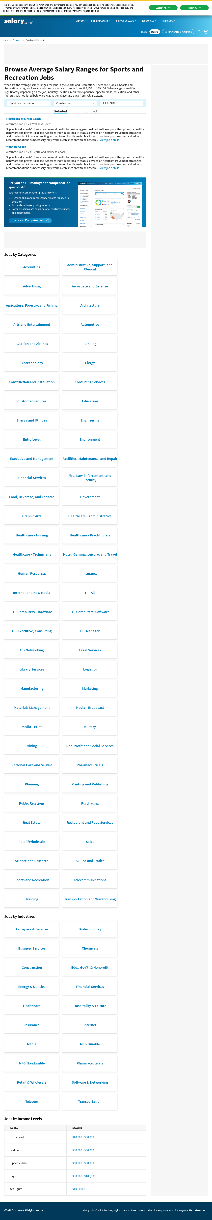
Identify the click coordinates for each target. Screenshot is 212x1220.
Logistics (90, 669)
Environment (90, 439)
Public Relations (31, 803)
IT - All (90, 592)
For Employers (99, 20)
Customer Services (31, 401)
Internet (90, 1025)
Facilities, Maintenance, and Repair (90, 458)
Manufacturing (31, 688)
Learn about (18, 220)
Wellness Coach (16, 147)
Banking (89, 343)
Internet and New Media (31, 592)
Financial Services (32, 477)
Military (90, 726)
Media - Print (32, 726)
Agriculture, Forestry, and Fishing (31, 305)
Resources (147, 20)
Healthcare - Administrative (89, 516)
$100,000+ (78, 1189)
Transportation (90, 1101)
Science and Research (32, 860)
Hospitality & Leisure (90, 1005)
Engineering (90, 420)
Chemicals (90, 948)
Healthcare (31, 1005)
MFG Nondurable (32, 1063)
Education (90, 401)
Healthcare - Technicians (32, 554)
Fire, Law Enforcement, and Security (89, 477)
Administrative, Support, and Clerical (89, 267)
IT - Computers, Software (89, 611)
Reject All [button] (192, 7)
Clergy (90, 362)
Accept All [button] (161, 7)
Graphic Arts (31, 516)
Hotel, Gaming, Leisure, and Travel (90, 554)
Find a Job (167, 20)
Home (5, 40)
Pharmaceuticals (90, 765)
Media (31, 1044)
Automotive (90, 324)
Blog (144, 31)
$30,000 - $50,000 (83, 1150)
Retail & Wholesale (31, 1082)
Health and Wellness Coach (23, 119)
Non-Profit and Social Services (89, 745)
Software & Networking (90, 1082)
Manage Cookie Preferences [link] (191, 1210)
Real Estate (32, 822)
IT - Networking (32, 650)
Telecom (31, 1101)
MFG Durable (90, 1044)
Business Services (31, 948)
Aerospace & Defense (32, 929)
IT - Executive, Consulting (32, 631)
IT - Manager (90, 631)
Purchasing (90, 803)
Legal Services (90, 650)
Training (31, 899)
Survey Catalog (125, 20)
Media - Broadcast (90, 707)
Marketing (90, 688)
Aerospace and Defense (90, 286)
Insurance (89, 573)
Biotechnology (32, 362)
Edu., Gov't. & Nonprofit (89, 967)
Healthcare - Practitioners (90, 535)
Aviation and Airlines (32, 343)
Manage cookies (90, 10)
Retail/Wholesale (31, 841)
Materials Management (32, 707)
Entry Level (32, 439)
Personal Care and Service (31, 765)
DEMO (154, 31)
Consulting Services (90, 382)
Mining (31, 745)
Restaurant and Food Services (90, 822)
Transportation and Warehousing (90, 899)
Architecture (90, 305)
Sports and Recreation (31, 880)
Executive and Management (31, 458)
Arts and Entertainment (31, 324)
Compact (90, 111)
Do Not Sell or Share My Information (156, 1210)
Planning (32, 784)
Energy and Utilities (31, 420)
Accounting (31, 267)
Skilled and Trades (90, 860)
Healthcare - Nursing (32, 535)
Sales (90, 841)
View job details (109, 140)
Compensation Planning (178, 31)
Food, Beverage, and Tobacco (31, 497)
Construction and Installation (32, 382)
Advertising (32, 286)
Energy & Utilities (31, 986)
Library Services (31, 669)
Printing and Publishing (90, 784)
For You (79, 20)
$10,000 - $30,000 (83, 1137)
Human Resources (32, 573)
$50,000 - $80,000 (83, 1163)
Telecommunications (90, 880)
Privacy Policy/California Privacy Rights (101, 1210)
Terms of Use (129, 1210)
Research (17, 40)
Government (90, 497)
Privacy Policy (73, 10)
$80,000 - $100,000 (83, 1176)
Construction (32, 967)
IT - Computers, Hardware (32, 611)
